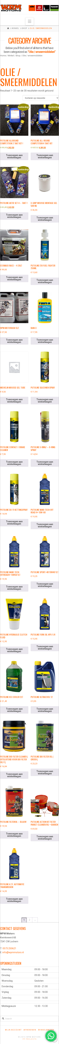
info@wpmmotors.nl (13, 952)
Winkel (11, 55)
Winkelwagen (46, 1030)
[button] (29, 21)
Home (3, 55)
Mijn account (13, 1030)
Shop (18, 55)
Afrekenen (30, 1030)
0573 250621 (9, 948)
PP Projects (30, 1039)
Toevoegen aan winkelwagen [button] (14, 156)
